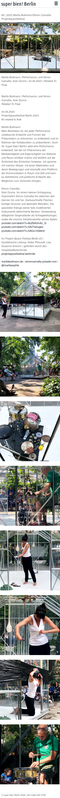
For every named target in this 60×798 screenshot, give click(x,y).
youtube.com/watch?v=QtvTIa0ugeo (22, 227)
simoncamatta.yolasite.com (41, 261)
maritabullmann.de (12, 261)
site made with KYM (36, 794)
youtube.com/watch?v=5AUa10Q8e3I (23, 230)
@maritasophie (10, 265)
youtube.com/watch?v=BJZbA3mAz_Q (23, 223)
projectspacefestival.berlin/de (18, 253)
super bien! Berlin (18, 4)
